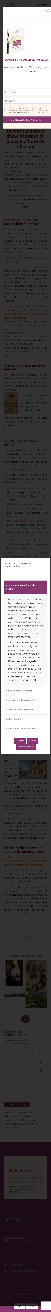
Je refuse (32, 741)
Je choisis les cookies (26, 747)
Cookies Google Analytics (20, 700)
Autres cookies (14, 719)
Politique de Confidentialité (21, 728)
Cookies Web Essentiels (19, 690)
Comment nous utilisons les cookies (21, 587)
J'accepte (20, 741)
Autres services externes (19, 709)
